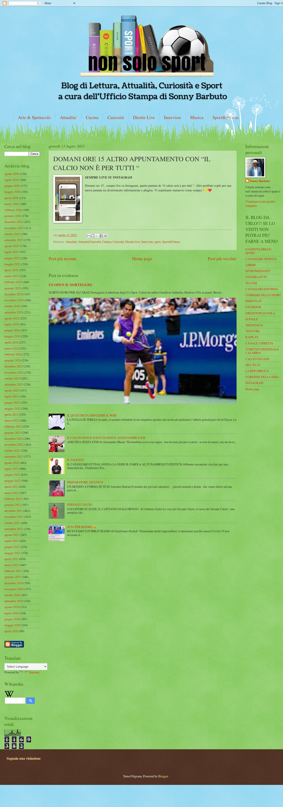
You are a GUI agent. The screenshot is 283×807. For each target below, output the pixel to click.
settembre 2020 (13, 601)
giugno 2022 (12, 475)
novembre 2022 (14, 444)
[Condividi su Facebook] (101, 236)
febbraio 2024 (13, 354)
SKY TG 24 (252, 365)
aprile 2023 (11, 414)
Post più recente (62, 258)
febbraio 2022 (13, 499)
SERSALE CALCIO (79, 504)
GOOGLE (251, 319)
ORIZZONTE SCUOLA (260, 313)
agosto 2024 (11, 318)
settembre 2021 (13, 529)
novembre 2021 (14, 517)
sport (158, 242)
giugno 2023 (12, 402)
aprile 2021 (11, 559)
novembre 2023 (14, 372)
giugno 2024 (12, 330)
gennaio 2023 (12, 432)
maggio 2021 (12, 553)
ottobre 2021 (12, 523)
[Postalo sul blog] (93, 236)
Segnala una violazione (24, 758)
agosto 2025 (11, 246)
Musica (196, 117)
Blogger (163, 776)
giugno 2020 (12, 619)
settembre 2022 (13, 456)
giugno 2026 (12, 186)
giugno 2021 (12, 547)
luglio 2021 (11, 541)
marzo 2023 (11, 420)
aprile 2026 (11, 198)
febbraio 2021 (13, 571)
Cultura (106, 242)
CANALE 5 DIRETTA (259, 343)
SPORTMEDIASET (257, 271)
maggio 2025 (12, 264)
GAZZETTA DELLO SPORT (258, 251)
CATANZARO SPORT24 (261, 259)
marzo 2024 (11, 348)
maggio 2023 (12, 408)
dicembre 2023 (13, 366)
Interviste (172, 117)
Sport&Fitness (171, 242)
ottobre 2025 (12, 234)
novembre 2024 (14, 300)
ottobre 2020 (12, 595)
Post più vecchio (222, 258)
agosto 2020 (11, 607)
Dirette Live (144, 117)
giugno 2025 (12, 258)
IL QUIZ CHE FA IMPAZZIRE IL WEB (91, 415)
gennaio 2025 (12, 288)
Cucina (92, 117)
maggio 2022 (12, 480)
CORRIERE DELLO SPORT (263, 295)
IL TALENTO (75, 460)
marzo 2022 (11, 493)
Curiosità (115, 117)
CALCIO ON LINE (257, 359)
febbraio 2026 (13, 210)
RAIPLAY (251, 337)
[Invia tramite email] (88, 236)
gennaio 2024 (12, 360)
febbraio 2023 (13, 426)
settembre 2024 (13, 312)
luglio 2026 (11, 180)
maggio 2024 (12, 336)
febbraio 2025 (13, 282)
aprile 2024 (11, 342)
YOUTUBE (252, 331)
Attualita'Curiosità (89, 242)
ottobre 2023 (12, 378)
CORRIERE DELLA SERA (262, 377)
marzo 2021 (11, 565)
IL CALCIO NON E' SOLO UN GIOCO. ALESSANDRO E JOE (106, 438)
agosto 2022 (11, 463)
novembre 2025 (14, 228)
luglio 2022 (11, 469)
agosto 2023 (11, 390)
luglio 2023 (11, 396)
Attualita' (68, 117)
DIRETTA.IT (253, 301)
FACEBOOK (253, 307)
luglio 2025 (11, 252)
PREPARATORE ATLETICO (85, 482)
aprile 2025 (11, 270)
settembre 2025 (13, 240)
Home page (142, 258)
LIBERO (250, 265)
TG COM (251, 283)
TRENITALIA (254, 325)
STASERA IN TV (256, 277)
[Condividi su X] (97, 236)
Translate (34, 672)
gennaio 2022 (12, 505)
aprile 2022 (11, 486)
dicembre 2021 (13, 511)
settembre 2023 (13, 384)
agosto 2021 (11, 535)
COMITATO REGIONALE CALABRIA (262, 351)
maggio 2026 (12, 192)
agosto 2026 (11, 174)
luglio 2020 (11, 613)
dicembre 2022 (13, 438)
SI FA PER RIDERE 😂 (81, 527)
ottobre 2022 (12, 450)
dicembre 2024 (13, 294)
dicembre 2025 (13, 222)
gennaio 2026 (12, 216)
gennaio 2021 (12, 577)
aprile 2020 (11, 631)
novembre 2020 (14, 589)
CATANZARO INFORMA (261, 289)
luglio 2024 (11, 324)
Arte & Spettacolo (34, 117)
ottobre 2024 (12, 306)
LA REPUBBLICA (257, 371)
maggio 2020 (12, 625)
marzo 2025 (11, 276)
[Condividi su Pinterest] (105, 236)
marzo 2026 (11, 204)
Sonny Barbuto (260, 181)
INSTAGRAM (254, 383)
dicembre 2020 (13, 583)
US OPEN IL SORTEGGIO (70, 284)
